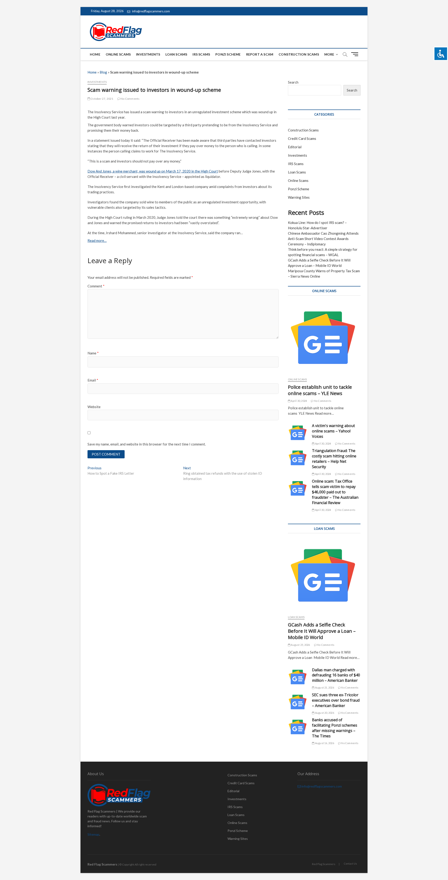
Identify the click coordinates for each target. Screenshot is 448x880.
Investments (148, 54)
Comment (96, 286)
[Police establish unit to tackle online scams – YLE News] (324, 338)
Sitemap (93, 834)
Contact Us (350, 863)
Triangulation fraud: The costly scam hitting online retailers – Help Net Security (334, 458)
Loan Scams (176, 54)
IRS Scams (201, 54)
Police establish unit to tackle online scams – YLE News (320, 390)
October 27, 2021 (101, 98)
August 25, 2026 (300, 644)
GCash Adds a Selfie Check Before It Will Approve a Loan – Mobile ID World (322, 631)
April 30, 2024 (298, 400)
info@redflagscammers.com (150, 11)
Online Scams (118, 54)
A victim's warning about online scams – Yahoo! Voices (333, 431)
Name (93, 353)
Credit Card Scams (302, 138)
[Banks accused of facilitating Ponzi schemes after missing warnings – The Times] (297, 727)
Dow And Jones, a (101, 171)
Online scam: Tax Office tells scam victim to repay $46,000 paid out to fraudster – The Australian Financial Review (335, 492)
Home (95, 54)
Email (93, 380)
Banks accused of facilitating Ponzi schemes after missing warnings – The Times (334, 728)
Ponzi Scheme (228, 54)
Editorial (294, 147)
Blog (103, 72)
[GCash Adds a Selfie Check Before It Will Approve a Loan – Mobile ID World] (324, 575)
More (329, 54)
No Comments (130, 98)
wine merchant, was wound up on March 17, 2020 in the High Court (166, 171)
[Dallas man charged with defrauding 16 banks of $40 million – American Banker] (297, 677)
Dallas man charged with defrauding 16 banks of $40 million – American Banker (336, 675)
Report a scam (259, 54)
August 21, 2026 (324, 687)
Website (94, 407)
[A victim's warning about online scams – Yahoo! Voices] (297, 432)
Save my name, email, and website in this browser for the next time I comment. (147, 444)
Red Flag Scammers (323, 864)
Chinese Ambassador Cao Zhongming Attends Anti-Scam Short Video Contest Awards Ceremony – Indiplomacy (323, 238)
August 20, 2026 (324, 712)
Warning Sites (299, 197)
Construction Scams (299, 54)
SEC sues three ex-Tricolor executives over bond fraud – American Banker (336, 700)
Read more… (97, 240)
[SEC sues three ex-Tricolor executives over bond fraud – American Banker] (297, 702)
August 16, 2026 (324, 743)
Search (293, 82)
